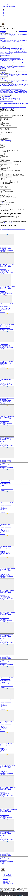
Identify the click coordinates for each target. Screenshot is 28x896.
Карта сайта (5, 882)
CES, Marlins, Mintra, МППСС (9, 5)
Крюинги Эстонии (15, 59)
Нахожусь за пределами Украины (8, 165)
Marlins (10, 43)
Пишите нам (20, 63)
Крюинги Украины (4, 58)
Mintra (13, 43)
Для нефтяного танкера (5, 48)
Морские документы (17, 62)
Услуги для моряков (7, 874)
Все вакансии (3, 31)
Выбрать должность (19, 217)
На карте (8, 55)
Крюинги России (12, 58)
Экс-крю (3, 190)
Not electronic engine (5, 160)
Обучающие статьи (4, 66)
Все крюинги (3, 55)
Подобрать (2, 135)
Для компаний (10, 109)
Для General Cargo (19, 49)
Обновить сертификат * (5, 140)
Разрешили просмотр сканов (7, 191)
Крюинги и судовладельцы (9, 6)
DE (3, 13)
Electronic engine (4, 159)
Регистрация (3, 18)
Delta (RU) (22, 43)
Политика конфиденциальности (10, 884)
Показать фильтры (4, 137)
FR (3, 14)
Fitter (18, 229)
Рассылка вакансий (8, 222)
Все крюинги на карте (8, 60)
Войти (7, 18)
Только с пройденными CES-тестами (9, 182)
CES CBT (7, 43)
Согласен (19, 895)
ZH (3, 15)
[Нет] (22, 895)
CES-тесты (2, 43)
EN (3, 10)
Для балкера (6, 49)
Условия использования (8, 883)
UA (3, 12)
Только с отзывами (5, 183)
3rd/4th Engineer (7, 229)
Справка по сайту (10, 67)
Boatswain (15, 229)
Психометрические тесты (7, 45)
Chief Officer (5, 227)
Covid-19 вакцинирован (6, 167)
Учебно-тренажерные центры (6, 62)
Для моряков (5, 2)
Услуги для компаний (7, 876)
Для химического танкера (16, 48)
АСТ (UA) (17, 43)
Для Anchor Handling (20, 52)
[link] (7, 28)
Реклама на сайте (6, 877)
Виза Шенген (4, 179)
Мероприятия (19, 66)
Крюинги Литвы (7, 59)
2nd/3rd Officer (11, 227)
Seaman (23, 229)
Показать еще (3, 134)
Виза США (3, 178)
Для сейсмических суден (10, 52)
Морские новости (12, 66)
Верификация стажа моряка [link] (12, 31)
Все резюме (2, 38)
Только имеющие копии (6, 196)
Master (1, 227)
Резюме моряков (6, 3)
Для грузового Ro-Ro (11, 51)
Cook (20, 229)
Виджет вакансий (6, 881)
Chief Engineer (18, 227)
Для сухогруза (12, 49)
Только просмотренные (6, 192)
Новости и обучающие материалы (10, 63)
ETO (12, 229)
